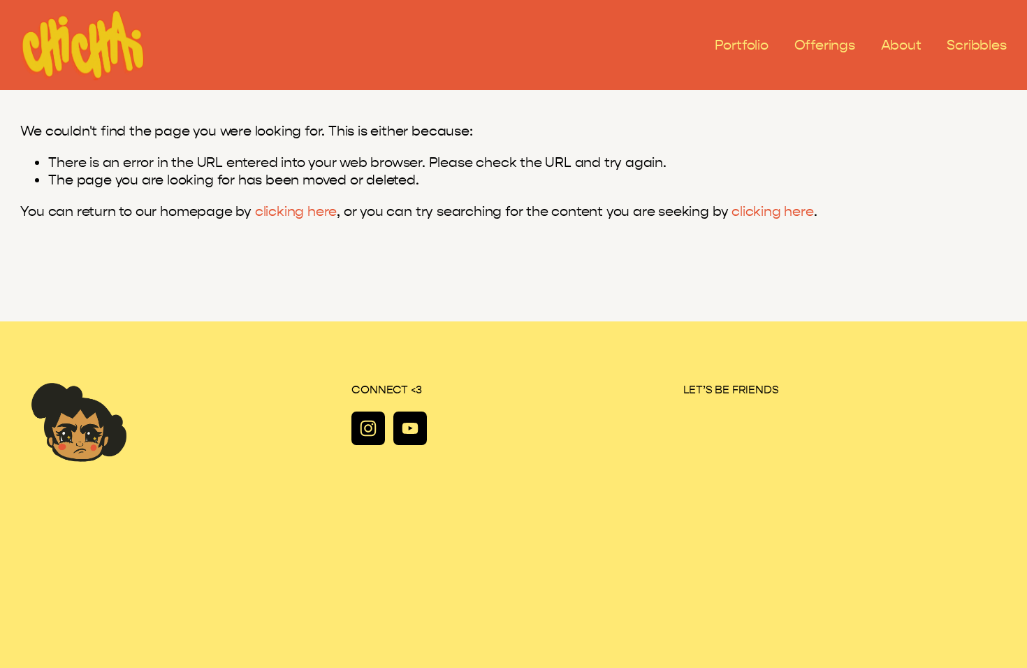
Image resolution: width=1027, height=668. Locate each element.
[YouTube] (410, 428)
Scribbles (976, 45)
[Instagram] (368, 428)
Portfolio (742, 45)
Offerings (824, 45)
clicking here (296, 211)
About (901, 45)
